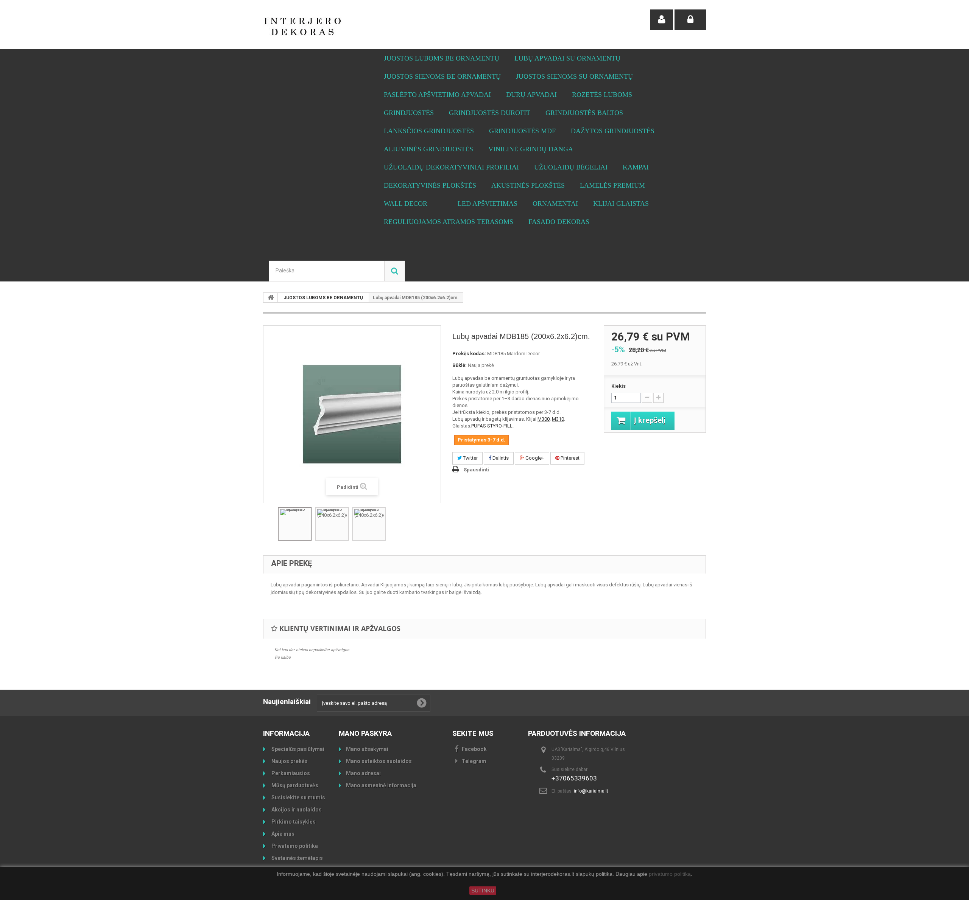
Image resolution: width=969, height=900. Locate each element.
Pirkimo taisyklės (293, 822)
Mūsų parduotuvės (294, 785)
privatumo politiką (670, 874)
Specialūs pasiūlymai (297, 749)
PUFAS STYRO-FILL (492, 426)
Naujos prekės (289, 761)
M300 (543, 419)
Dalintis (500, 458)
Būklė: (459, 365)
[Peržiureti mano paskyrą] (661, 19)
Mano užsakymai (367, 749)
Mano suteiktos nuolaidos (379, 761)
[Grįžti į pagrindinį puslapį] (270, 297)
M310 (558, 419)
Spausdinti (476, 470)
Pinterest (569, 458)
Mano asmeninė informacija (381, 785)
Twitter (470, 458)
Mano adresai (363, 773)
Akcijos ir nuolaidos (296, 810)
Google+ (534, 458)
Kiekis (618, 386)
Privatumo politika (294, 846)
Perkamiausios (290, 773)
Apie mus (282, 834)
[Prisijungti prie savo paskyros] (690, 19)
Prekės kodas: (469, 353)
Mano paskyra (365, 733)
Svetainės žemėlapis (296, 858)
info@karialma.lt (591, 791)
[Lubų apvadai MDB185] (295, 524)
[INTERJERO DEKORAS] (333, 26)
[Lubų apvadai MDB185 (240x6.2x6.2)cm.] (332, 524)
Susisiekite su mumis (297, 797)
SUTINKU (482, 891)
